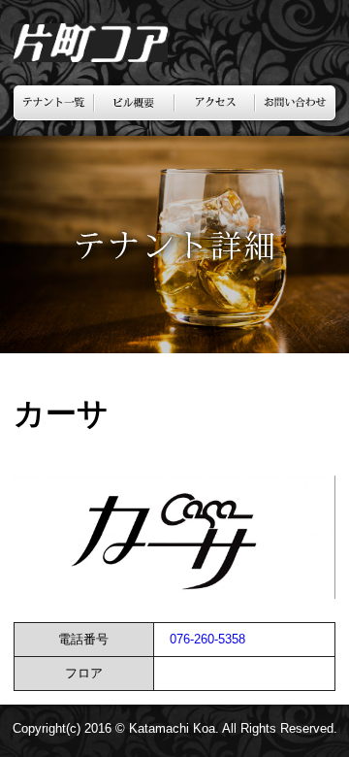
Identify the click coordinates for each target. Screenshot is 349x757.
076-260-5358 (207, 639)
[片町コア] (91, 57)
